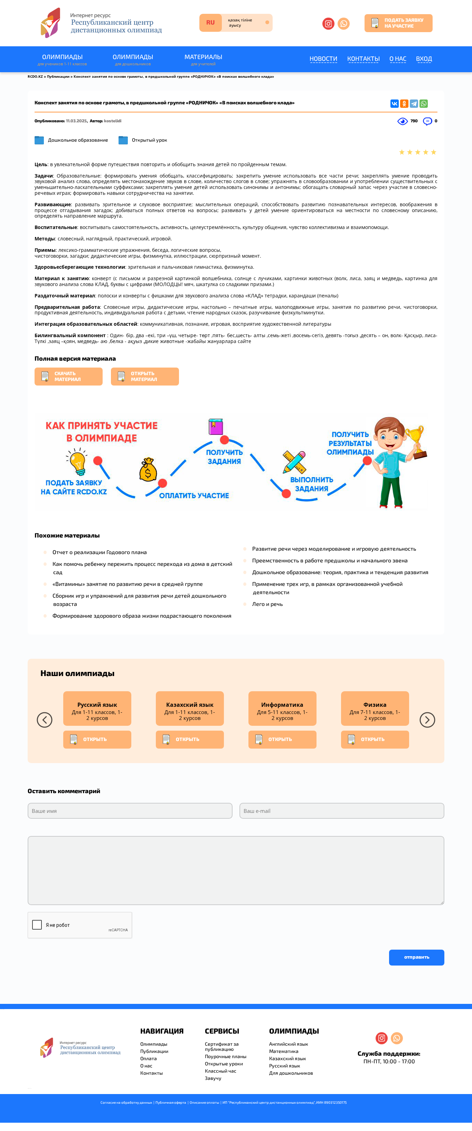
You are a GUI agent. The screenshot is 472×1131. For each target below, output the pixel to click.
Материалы (203, 59)
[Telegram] (414, 103)
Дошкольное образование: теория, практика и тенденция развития (340, 572)
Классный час (220, 1071)
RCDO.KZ (35, 76)
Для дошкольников (291, 1073)
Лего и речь (267, 603)
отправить (416, 957)
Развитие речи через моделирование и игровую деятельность (334, 548)
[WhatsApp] (423, 103)
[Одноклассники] (404, 103)
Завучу (213, 1078)
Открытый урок (149, 140)
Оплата (148, 1058)
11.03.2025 (76, 120)
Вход (424, 58)
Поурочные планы (225, 1056)
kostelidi (112, 120)
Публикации (58, 76)
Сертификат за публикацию (222, 1046)
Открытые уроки (224, 1063)
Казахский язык (287, 1058)
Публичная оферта (170, 1102)
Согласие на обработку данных (126, 1102)
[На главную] (100, 22)
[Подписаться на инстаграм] (328, 24)
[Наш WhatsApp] (344, 24)
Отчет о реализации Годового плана (100, 552)
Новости (324, 58)
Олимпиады (62, 59)
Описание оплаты (204, 1102)
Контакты (363, 58)
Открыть (95, 739)
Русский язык (284, 1065)
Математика (284, 1051)
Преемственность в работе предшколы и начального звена (330, 560)
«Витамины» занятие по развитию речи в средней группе (128, 583)
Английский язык (288, 1044)
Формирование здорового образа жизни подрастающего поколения (142, 615)
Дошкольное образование (78, 140)
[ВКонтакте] (394, 103)
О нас (397, 58)
